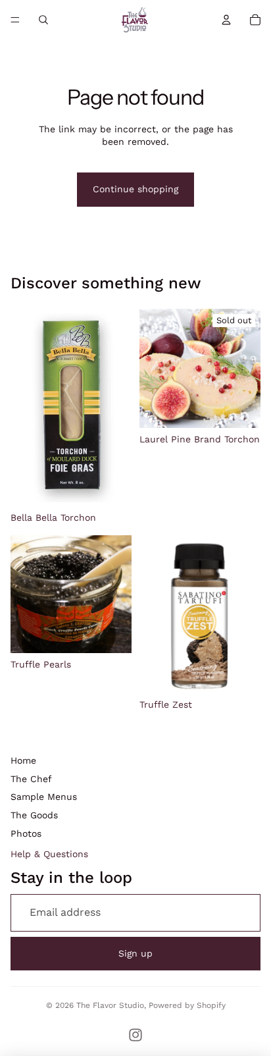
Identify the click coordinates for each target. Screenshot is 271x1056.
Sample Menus (44, 796)
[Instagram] (135, 1035)
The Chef (31, 779)
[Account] (226, 19)
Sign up (135, 953)
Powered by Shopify (187, 1005)
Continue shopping (135, 189)
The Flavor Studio (110, 1005)
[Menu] (15, 20)
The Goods (34, 815)
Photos (26, 833)
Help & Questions (49, 854)
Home (23, 760)
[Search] (43, 19)
